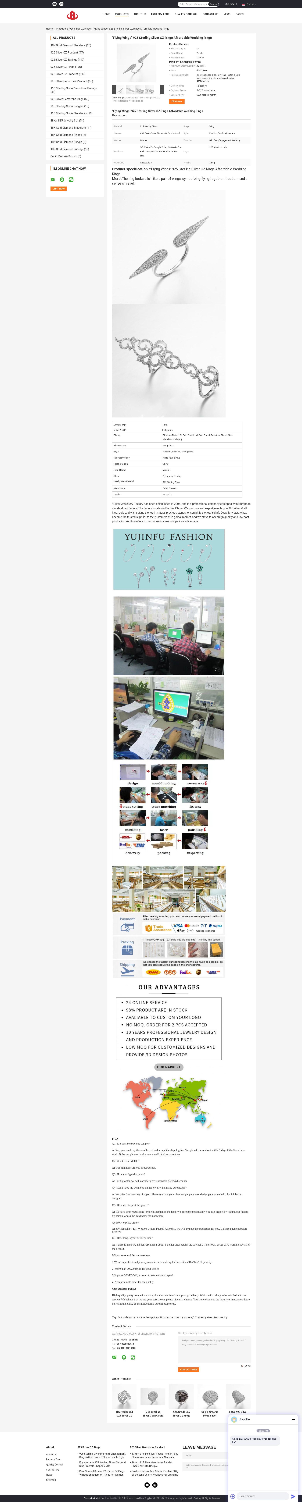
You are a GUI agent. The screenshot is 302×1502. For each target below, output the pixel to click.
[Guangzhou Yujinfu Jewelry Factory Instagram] (61, 4)
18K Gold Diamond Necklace (68, 45)
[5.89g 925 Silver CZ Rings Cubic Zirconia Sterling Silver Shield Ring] (238, 1396)
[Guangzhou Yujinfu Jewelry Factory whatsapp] (64, 179)
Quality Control (186, 14)
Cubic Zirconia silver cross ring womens (173, 1317)
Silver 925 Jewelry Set (64, 120)
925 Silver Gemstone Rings (67, 99)
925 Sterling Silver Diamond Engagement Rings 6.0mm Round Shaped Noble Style (102, 1455)
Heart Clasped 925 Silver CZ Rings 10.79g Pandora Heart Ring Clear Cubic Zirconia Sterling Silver (124, 1414)
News (227, 14)
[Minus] (293, 1419)
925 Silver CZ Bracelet (64, 74)
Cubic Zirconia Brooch (64, 156)
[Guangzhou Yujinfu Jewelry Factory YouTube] (54, 4)
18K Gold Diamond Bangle (66, 142)
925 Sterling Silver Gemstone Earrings (74, 88)
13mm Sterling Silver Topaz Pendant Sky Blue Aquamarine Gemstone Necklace (155, 1455)
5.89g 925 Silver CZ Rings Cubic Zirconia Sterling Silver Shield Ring (238, 1414)
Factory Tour (160, 14)
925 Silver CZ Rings (80, 28)
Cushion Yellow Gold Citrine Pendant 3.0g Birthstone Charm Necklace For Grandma (155, 1473)
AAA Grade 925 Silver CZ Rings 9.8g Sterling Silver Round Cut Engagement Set (181, 1414)
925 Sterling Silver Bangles (67, 106)
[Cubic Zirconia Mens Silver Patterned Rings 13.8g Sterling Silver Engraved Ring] (209, 1396)
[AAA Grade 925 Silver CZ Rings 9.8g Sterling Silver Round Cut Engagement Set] (181, 1396)
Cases (239, 14)
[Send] (293, 1496)
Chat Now (229, 4)
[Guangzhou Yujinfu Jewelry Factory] (72, 15)
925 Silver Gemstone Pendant (69, 81)
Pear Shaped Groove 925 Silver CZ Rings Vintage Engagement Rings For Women (102, 1473)
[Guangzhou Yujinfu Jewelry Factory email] (55, 179)
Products (121, 14)
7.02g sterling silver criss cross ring (210, 1317)
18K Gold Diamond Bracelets (68, 127)
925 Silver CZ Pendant (64, 52)
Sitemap (51, 1479)
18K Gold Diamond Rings (65, 135)
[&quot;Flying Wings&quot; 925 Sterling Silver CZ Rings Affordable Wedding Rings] (136, 64)
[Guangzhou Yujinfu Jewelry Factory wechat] (73, 179)
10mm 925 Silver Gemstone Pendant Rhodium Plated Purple (153, 1464)
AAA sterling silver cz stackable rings (135, 1317)
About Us (140, 14)
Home (106, 14)
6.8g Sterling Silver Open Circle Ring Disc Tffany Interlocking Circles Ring (153, 1414)
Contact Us (210, 14)
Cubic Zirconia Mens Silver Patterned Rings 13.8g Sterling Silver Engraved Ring (209, 1414)
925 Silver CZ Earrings (64, 59)
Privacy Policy (90, 1498)
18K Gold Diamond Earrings (67, 149)
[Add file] (232, 1496)
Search (213, 4)
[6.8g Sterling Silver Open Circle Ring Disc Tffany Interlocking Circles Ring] (153, 1396)
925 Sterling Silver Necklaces (69, 113)
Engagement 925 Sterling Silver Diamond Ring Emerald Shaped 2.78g (102, 1464)
